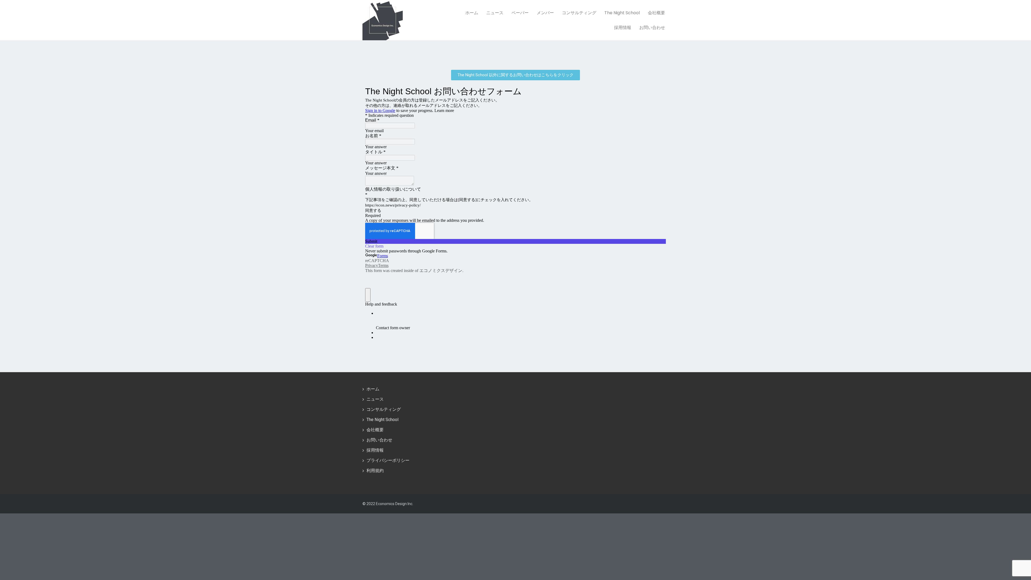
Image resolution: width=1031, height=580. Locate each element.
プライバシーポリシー (387, 460)
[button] (515, 75)
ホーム (471, 13)
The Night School (622, 13)
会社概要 (656, 13)
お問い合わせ (652, 27)
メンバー (545, 13)
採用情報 (622, 27)
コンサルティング (579, 13)
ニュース (494, 13)
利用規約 (375, 470)
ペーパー (520, 13)
